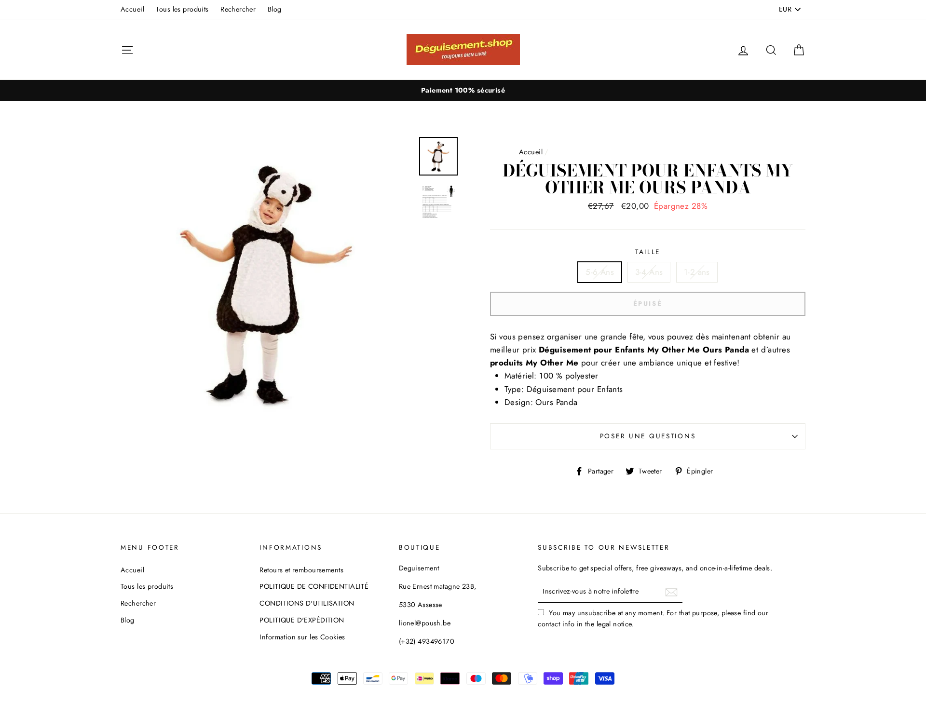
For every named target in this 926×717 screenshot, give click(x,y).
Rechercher (238, 9)
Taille (647, 252)
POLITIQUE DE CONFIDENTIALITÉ (313, 586)
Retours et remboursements (301, 570)
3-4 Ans (649, 272)
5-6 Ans (600, 272)
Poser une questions (648, 436)
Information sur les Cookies (302, 637)
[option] (463, 90)
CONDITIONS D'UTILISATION (306, 603)
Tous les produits (182, 9)
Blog (275, 9)
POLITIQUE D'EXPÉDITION (301, 620)
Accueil (132, 9)
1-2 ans (697, 272)
